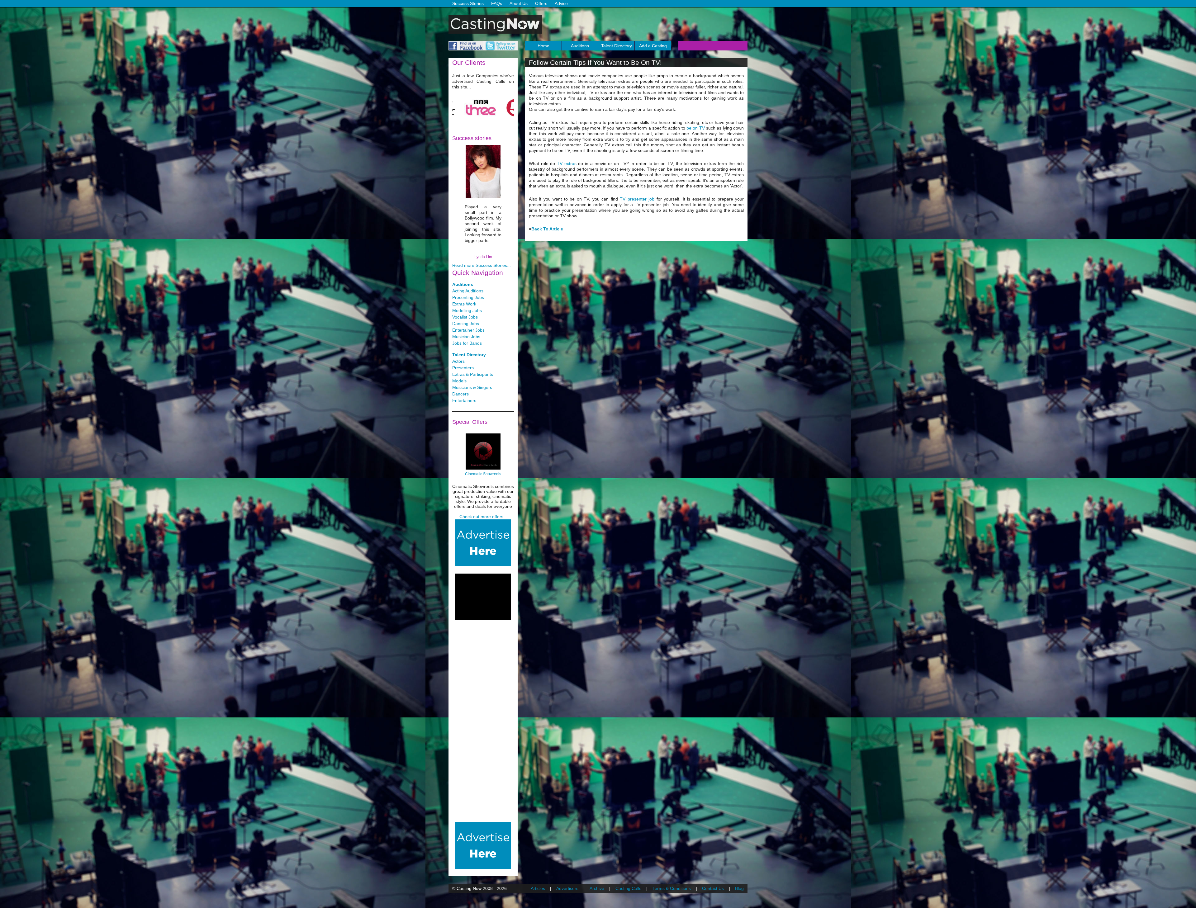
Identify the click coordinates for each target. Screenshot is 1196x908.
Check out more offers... (483, 516)
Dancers (460, 393)
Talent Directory (616, 45)
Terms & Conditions (672, 888)
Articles (538, 888)
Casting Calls (628, 888)
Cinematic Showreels (483, 474)
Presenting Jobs (468, 297)
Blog (739, 888)
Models (459, 380)
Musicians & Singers (472, 387)
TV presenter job (637, 198)
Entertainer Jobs (468, 330)
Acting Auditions (467, 290)
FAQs (496, 3)
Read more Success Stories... (481, 265)
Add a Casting (653, 45)
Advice (561, 3)
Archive (597, 888)
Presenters (463, 367)
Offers (541, 3)
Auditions (580, 45)
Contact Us (713, 888)
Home (543, 45)
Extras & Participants (472, 374)
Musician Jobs (466, 336)
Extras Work (464, 303)
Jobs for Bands (467, 343)
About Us (519, 3)
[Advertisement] (483, 597)
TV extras (567, 163)
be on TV (695, 127)
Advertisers (567, 888)
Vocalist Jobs (465, 316)
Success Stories (468, 3)
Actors (458, 361)
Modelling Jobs (467, 310)
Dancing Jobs (465, 323)
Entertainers (464, 400)
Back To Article (547, 228)
